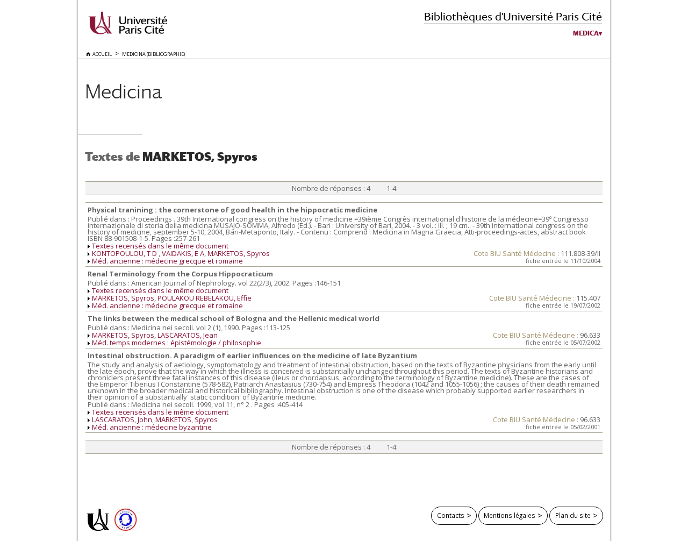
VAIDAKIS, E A (183, 253)
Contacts (450, 515)
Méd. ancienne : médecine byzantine (152, 427)
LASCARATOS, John (122, 419)
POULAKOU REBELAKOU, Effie (204, 298)
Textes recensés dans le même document (160, 246)
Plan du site (573, 515)
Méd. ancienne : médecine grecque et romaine (167, 261)
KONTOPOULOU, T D (125, 253)
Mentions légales (509, 515)
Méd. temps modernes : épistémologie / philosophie (176, 342)
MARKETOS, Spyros (238, 253)
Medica (586, 33)
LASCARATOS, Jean (187, 335)
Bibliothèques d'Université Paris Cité (513, 16)
